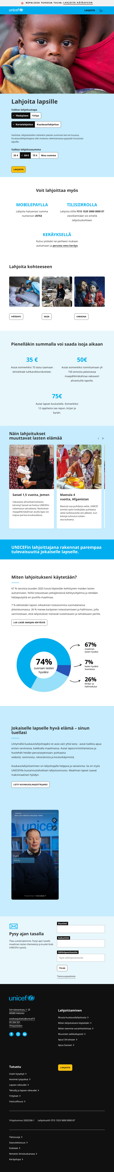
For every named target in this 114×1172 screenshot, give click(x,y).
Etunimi (62, 923)
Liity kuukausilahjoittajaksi (30, 784)
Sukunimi (63, 937)
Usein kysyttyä (16, 1073)
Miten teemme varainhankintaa (74, 1028)
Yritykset (13, 1095)
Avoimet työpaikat (18, 1079)
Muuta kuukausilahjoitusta (72, 1017)
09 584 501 (14, 1022)
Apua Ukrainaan (66, 1039)
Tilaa (62, 968)
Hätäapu (16, 316)
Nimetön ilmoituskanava (22, 1153)
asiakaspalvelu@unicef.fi (22, 1018)
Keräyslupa (15, 1159)
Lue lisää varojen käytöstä (29, 622)
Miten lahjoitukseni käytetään (73, 1022)
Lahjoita (89, 10)
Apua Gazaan (65, 1045)
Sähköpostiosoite (67, 952)
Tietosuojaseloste (66, 976)
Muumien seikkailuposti (70, 1034)
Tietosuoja (14, 1137)
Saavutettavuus (17, 1142)
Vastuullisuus (16, 1101)
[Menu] (101, 10)
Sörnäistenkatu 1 (18, 1009)
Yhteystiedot (15, 1025)
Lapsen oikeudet (18, 1084)
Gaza (46, 316)
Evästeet (13, 1148)
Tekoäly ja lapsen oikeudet (23, 1090)
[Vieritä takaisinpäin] (98, 438)
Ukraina (81, 316)
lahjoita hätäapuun (78, 2)
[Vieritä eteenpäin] (103, 438)
